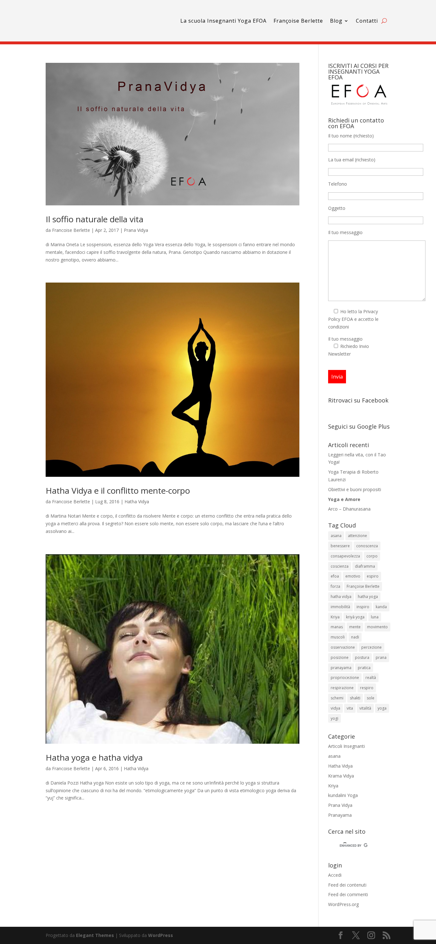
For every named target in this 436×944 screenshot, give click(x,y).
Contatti (367, 20)
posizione (340, 657)
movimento (377, 627)
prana (381, 657)
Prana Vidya (136, 230)
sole (370, 698)
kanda (381, 606)
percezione (371, 647)
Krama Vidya (341, 776)
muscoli (338, 637)
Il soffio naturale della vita (94, 219)
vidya (335, 708)
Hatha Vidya (136, 501)
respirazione (342, 687)
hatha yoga (368, 596)
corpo (372, 556)
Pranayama (340, 815)
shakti (355, 698)
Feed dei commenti (348, 894)
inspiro (363, 606)
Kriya (335, 617)
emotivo (352, 576)
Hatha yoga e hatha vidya (94, 757)
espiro (373, 576)
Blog (336, 20)
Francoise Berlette (71, 230)
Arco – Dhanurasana (349, 509)
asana (336, 535)
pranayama (341, 667)
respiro (366, 687)
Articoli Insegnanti (346, 746)
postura (362, 657)
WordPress (160, 935)
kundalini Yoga (343, 795)
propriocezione (345, 677)
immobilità (340, 606)
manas (337, 627)
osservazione (343, 647)
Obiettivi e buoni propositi (354, 489)
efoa (335, 576)
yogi (334, 718)
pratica (364, 667)
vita (350, 708)
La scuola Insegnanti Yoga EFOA (223, 20)
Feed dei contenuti (347, 885)
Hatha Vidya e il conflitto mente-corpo (118, 490)
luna (375, 617)
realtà (370, 677)
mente (355, 627)
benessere (340, 546)
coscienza (340, 566)
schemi (337, 698)
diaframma (365, 566)
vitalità (365, 708)
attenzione (357, 535)
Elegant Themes (95, 935)
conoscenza (367, 546)
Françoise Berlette (298, 20)
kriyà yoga (355, 617)
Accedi (335, 875)
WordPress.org (343, 904)
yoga (382, 708)
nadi (355, 637)
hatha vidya (341, 596)
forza (335, 586)
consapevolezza (345, 556)
